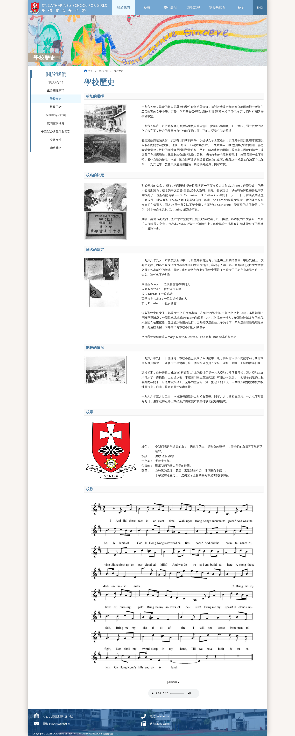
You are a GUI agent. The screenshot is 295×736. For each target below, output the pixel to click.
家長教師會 (217, 7)
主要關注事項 (55, 90)
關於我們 (123, 7)
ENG (260, 7)
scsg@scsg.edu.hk (59, 723)
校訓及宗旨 (55, 82)
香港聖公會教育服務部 (55, 131)
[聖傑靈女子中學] (69, 13)
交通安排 (55, 139)
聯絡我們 (55, 148)
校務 (147, 7)
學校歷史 (55, 98)
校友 (241, 7)
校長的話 (55, 107)
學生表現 (170, 7)
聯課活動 (193, 7)
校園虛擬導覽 (55, 123)
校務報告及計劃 (56, 115)
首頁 (90, 71)
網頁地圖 (108, 733)
